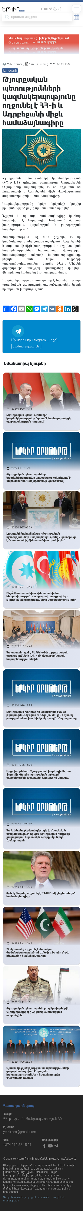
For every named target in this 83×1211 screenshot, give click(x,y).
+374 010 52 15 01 (17, 1145)
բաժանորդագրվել (26, 346)
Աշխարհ (10, 70)
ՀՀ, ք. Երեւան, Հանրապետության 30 (32, 1119)
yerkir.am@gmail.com (19, 1132)
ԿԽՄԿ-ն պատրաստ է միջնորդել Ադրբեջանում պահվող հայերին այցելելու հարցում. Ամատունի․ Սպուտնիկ (40, 38)
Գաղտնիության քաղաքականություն (26, 1197)
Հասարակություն (46, 42)
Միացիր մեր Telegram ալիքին (34, 340)
